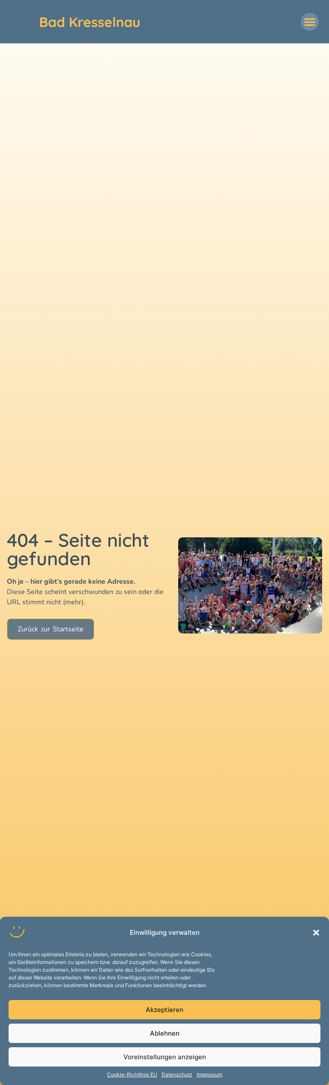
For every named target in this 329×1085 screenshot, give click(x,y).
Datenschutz (177, 1074)
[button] (316, 932)
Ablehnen (164, 1033)
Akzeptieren (164, 1010)
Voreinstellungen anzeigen (164, 1057)
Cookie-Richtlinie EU (132, 1074)
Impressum (209, 1074)
